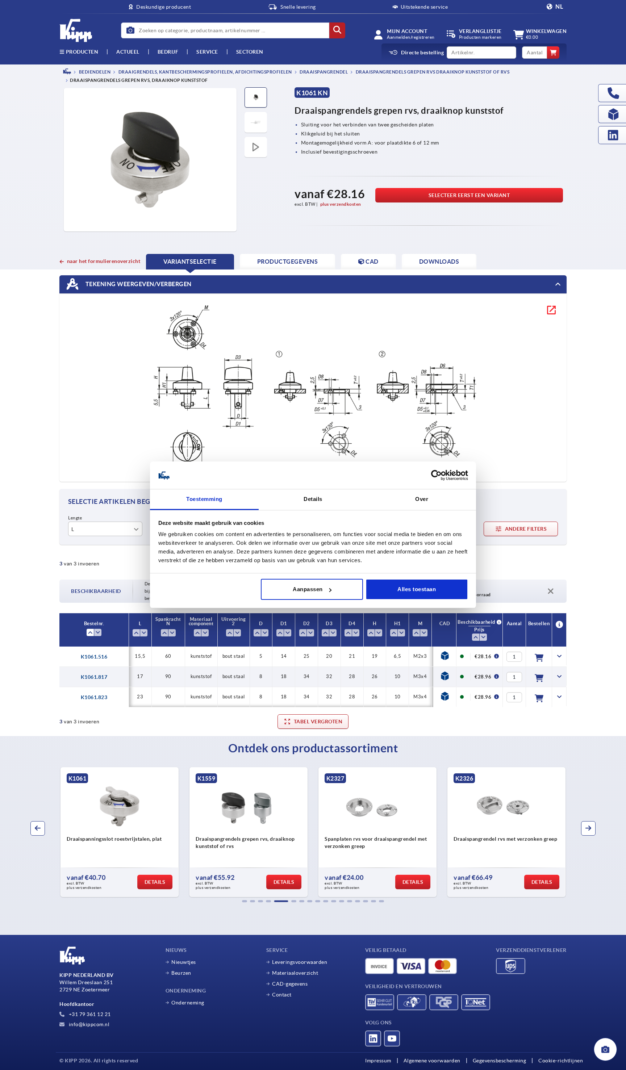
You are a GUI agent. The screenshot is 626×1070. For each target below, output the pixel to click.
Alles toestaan (416, 589)
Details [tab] (313, 499)
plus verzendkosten (340, 204)
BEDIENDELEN (94, 72)
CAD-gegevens (290, 984)
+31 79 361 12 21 (89, 1014)
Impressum (378, 1060)
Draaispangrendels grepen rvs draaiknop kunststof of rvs (432, 72)
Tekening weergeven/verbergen (138, 284)
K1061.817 (94, 677)
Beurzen (181, 973)
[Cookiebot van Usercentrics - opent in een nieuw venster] (436, 475)
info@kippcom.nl (88, 1024)
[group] (121, 832)
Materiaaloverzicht (295, 973)
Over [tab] (421, 499)
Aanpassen (308, 589)
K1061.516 (94, 657)
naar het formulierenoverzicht (103, 261)
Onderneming (187, 1003)
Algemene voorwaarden (432, 1060)
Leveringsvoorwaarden (299, 962)
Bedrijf (168, 51)
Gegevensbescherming (499, 1060)
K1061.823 (94, 697)
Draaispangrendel (323, 72)
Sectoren (249, 51)
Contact (282, 995)
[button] (244, 901)
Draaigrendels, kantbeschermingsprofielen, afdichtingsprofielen (204, 72)
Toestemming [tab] (204, 499)
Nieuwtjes (183, 962)
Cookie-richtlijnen (560, 1060)
